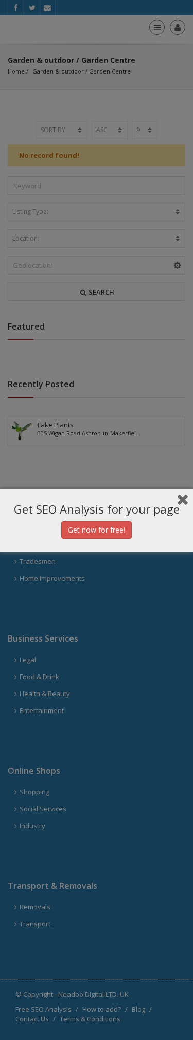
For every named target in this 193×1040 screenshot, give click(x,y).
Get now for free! (96, 530)
